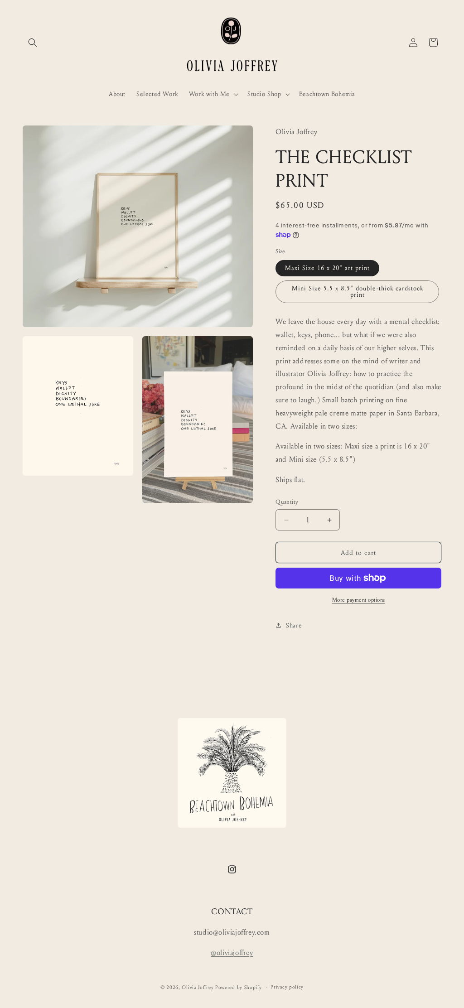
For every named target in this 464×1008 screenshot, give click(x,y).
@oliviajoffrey (232, 952)
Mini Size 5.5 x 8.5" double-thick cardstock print (357, 292)
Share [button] (294, 625)
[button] (33, 43)
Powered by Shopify (238, 987)
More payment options (358, 600)
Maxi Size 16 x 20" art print (327, 268)
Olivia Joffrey (197, 987)
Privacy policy (287, 987)
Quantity (287, 502)
